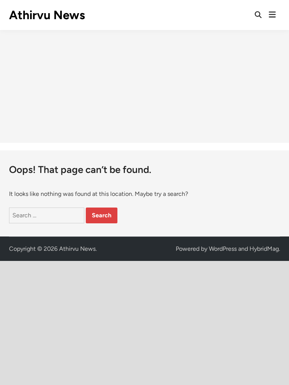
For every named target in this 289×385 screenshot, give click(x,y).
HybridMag (264, 248)
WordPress (223, 248)
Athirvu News (47, 15)
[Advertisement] (144, 86)
